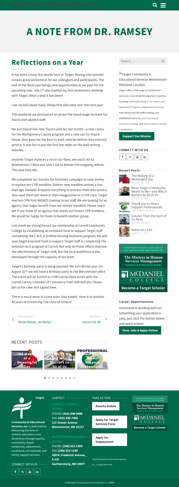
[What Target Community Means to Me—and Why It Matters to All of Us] (124, 191)
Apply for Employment (104, 439)
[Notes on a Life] (124, 231)
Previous (14, 364)
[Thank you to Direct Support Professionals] (124, 207)
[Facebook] (122, 156)
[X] (130, 156)
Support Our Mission (137, 136)
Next (105, 364)
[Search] (155, 5)
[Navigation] (163, 5)
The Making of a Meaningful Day (142, 177)
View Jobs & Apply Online (140, 330)
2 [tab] (49, 378)
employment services (152, 107)
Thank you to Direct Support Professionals (146, 205)
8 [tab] (74, 378)
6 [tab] (66, 378)
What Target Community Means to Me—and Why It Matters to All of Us (149, 191)
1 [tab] (45, 378)
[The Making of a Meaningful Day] (124, 179)
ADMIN (111, 482)
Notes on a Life (141, 230)
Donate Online (106, 406)
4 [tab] (57, 378)
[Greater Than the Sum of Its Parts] (124, 219)
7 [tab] (70, 378)
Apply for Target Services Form (107, 422)
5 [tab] (61, 378)
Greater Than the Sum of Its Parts (148, 217)
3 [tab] (53, 378)
